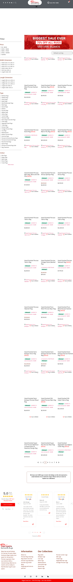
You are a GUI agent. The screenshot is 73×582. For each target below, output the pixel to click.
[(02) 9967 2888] (48, 3)
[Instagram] (5, 2)
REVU (39, 536)
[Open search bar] (15, 2)
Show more (11, 164)
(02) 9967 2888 (54, 2)
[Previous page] (29, 532)
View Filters (7, 509)
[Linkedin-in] (9, 2)
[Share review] (33, 524)
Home (25, 23)
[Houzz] (11, 2)
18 (40, 532)
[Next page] (44, 532)
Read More (25, 521)
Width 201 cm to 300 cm (36, 23)
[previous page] (18, 503)
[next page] (71, 503)
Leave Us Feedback (7, 504)
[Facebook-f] (3, 2)
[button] (36, 6)
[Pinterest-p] (7, 2)
